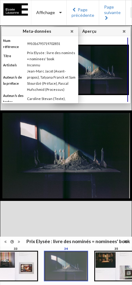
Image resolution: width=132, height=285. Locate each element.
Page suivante (112, 9)
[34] (66, 266)
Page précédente (83, 12)
